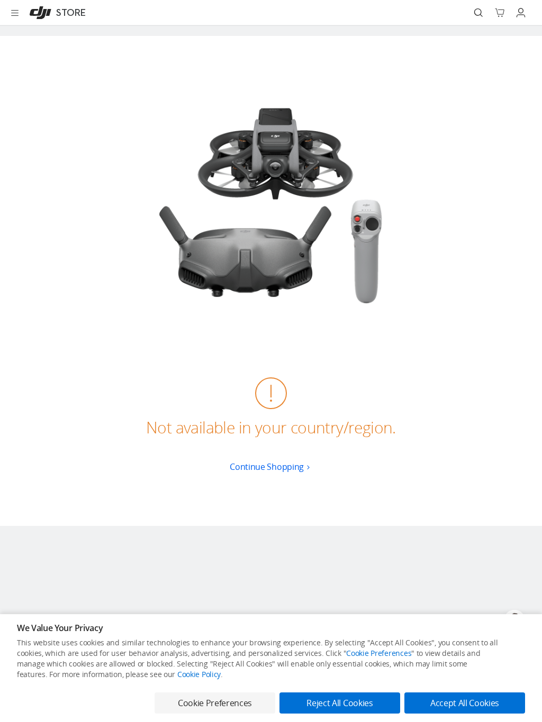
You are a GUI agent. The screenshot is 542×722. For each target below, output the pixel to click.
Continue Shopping (267, 467)
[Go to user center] (520, 12)
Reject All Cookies (339, 703)
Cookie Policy (199, 674)
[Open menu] (14, 12)
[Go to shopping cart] (499, 12)
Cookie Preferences (378, 653)
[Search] (478, 12)
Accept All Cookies (464, 703)
